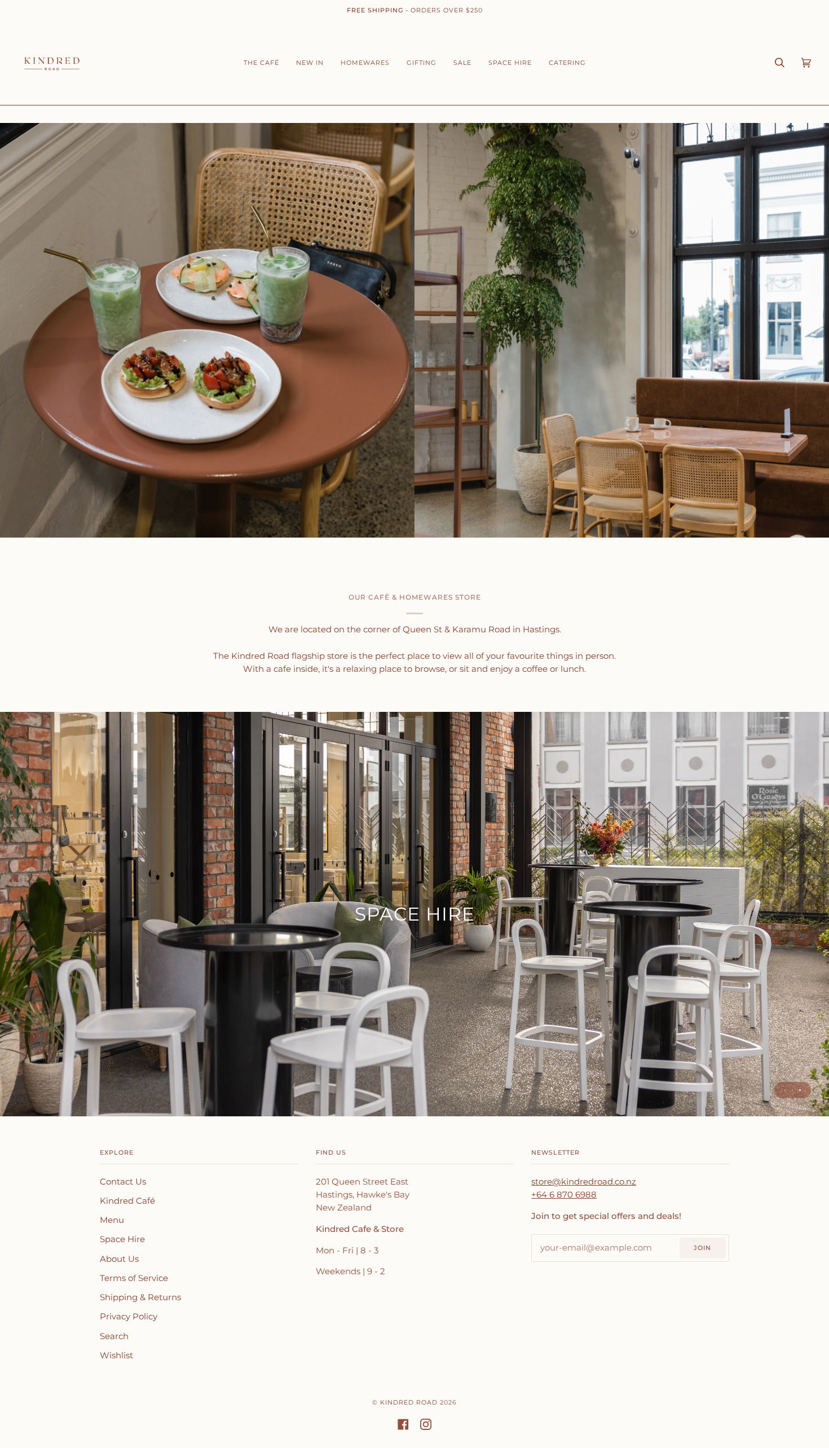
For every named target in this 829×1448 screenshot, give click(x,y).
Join (702, 1248)
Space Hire (122, 1239)
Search (114, 1336)
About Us (119, 1259)
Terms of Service (134, 1278)
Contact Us (123, 1182)
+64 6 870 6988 (564, 1195)
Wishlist (116, 1355)
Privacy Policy (128, 1316)
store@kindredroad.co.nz (583, 1182)
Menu (112, 1220)
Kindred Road (409, 1402)
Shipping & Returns (140, 1297)
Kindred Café (127, 1201)
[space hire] (414, 914)
